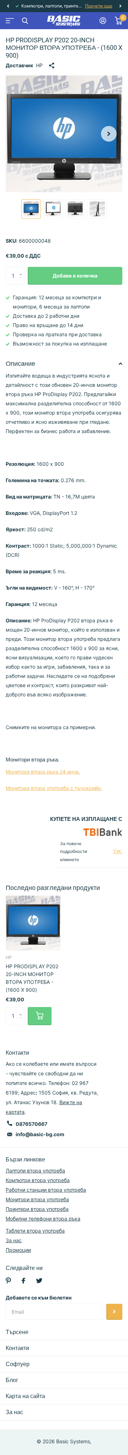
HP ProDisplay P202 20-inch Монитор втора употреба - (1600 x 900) (32, 978)
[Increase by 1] (22, 269)
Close (24, 20)
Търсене (17, 1332)
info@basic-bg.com (40, 1134)
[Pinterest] (8, 1280)
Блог (12, 1380)
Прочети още (99, 6)
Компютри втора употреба (38, 1180)
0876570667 (31, 1124)
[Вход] (103, 20)
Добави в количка (75, 276)
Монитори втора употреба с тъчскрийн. (54, 788)
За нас (14, 1240)
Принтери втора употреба (37, 1209)
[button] (8, 6)
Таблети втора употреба (35, 1231)
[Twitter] (39, 1280)
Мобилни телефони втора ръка (43, 1219)
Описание (20, 363)
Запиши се (114, 1312)
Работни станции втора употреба (46, 1190)
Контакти (17, 1348)
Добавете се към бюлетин (38, 1298)
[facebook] (23, 1280)
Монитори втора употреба (37, 1199)
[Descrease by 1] (22, 282)
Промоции (18, 1250)
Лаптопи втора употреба (35, 1170)
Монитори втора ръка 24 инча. (43, 772)
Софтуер (18, 1364)
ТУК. (117, 851)
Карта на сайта (25, 1396)
